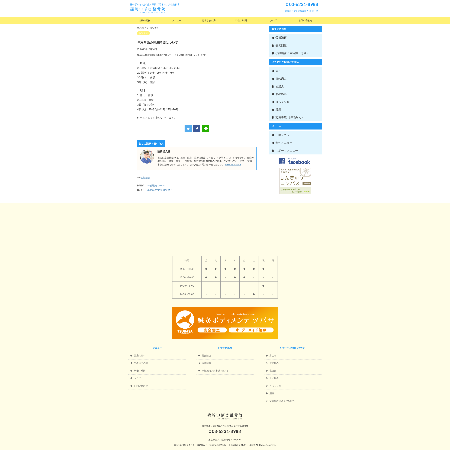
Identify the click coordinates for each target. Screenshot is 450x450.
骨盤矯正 (281, 37)
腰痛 (278, 109)
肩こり (279, 71)
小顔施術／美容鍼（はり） (292, 53)
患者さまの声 (209, 20)
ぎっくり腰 (282, 101)
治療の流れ (144, 20)
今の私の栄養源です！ (160, 190)
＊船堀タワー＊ (156, 185)
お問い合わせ (305, 20)
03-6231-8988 (303, 4)
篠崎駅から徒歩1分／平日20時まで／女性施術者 (225, 425)
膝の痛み (281, 78)
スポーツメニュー (286, 150)
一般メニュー (283, 135)
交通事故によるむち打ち (282, 400)
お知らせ (145, 177)
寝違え (279, 86)
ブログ (273, 20)
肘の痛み (281, 94)
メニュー (176, 20)
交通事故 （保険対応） (289, 117)
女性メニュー (283, 142)
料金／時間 (241, 20)
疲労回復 (281, 45)
